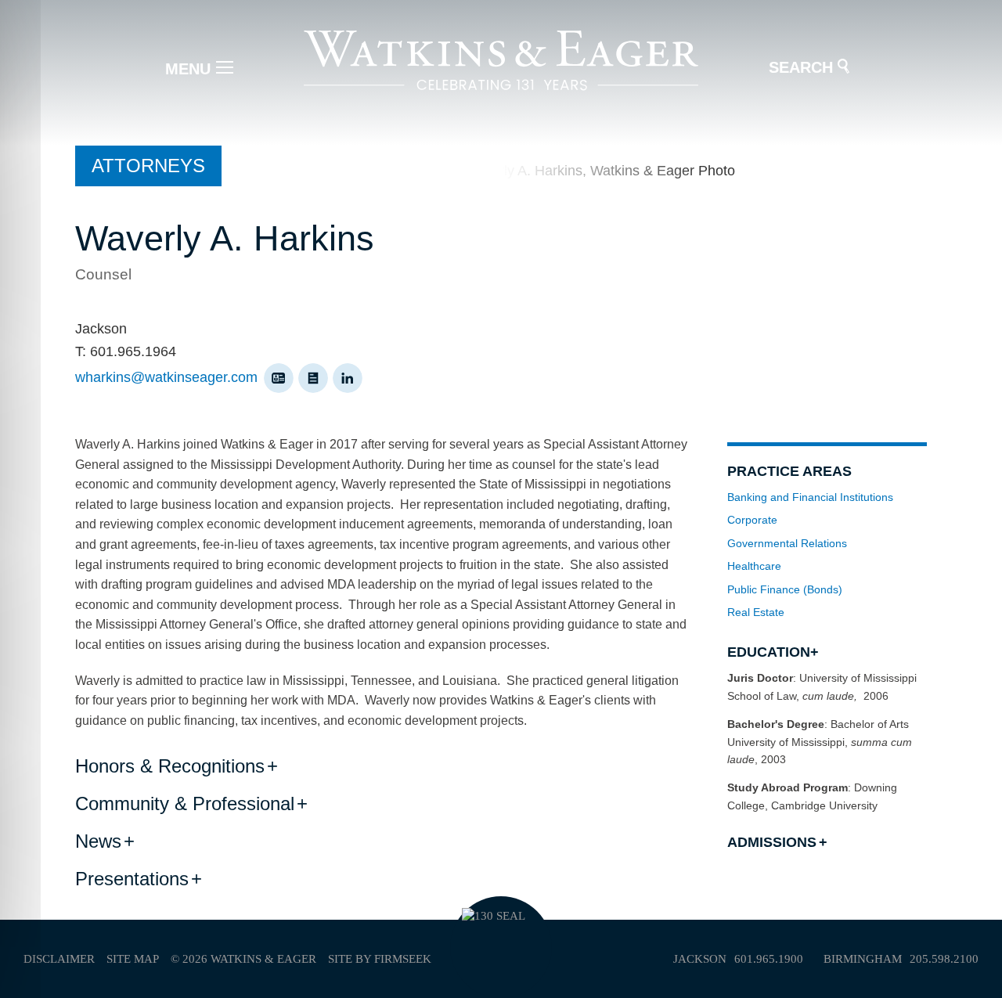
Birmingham (863, 959)
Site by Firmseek (379, 959)
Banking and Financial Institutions (810, 497)
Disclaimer (59, 959)
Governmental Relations (787, 543)
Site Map (132, 959)
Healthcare (754, 566)
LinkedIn (347, 378)
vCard (279, 378)
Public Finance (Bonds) (784, 589)
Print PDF (313, 378)
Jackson (101, 329)
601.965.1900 (768, 959)
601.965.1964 (133, 351)
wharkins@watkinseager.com (166, 377)
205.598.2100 (944, 959)
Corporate (752, 519)
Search (801, 67)
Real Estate (755, 612)
